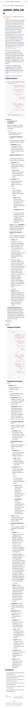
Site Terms (12, 705)
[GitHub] (14, 701)
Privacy (7, 705)
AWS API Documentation (16, 76)
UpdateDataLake (15, 251)
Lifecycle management (19, 34)
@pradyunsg (17, 704)
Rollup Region (21, 24)
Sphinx (11, 704)
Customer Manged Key (10, 31)
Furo (21, 704)
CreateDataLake (15, 249)
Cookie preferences (18, 705)
